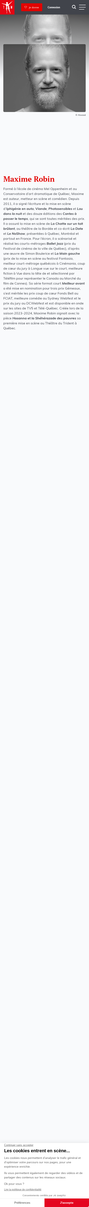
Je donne (33, 7)
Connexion (54, 7)
